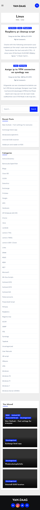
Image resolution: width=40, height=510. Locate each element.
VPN (3, 366)
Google (4, 198)
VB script (5, 356)
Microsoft (5, 272)
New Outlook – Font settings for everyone (17, 125)
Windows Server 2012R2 (11, 391)
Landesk (5, 228)
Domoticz (5, 183)
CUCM (4, 178)
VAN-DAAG (19, 6)
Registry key (6, 317)
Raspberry (27, 28)
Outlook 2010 (7, 282)
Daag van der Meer (14, 36)
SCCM (4, 322)
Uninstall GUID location (10, 140)
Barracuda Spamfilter (10, 164)
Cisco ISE (5, 173)
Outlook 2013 (7, 287)
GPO (3, 203)
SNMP (4, 327)
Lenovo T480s (7, 238)
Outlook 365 (6, 292)
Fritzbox (5, 193)
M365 (4, 257)
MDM (4, 262)
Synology (23, 66)
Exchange (5, 188)
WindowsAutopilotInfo (10, 135)
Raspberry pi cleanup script (20, 32)
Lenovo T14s (6, 233)
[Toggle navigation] (2, 5)
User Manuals (7, 351)
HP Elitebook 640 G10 (9, 213)
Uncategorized (7, 346)
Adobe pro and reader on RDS (12, 145)
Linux (20, 28)
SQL (3, 331)
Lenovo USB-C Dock (9, 243)
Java (4, 223)
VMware (5, 361)
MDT (3, 267)
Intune (4, 218)
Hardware (12, 28)
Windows (5, 371)
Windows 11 (6, 381)
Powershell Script (8, 302)
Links (4, 248)
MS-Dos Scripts (7, 277)
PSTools (5, 307)
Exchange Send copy (9, 130)
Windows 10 (6, 376)
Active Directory (8, 159)
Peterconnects (7, 297)
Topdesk (5, 341)
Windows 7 (6, 386)
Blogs (4, 169)
